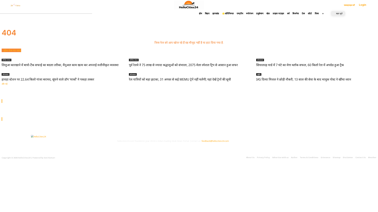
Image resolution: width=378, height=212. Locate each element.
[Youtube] (292, 143)
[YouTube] (34, 5)
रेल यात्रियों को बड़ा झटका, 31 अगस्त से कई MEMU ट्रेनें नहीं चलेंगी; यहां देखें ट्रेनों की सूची (180, 79)
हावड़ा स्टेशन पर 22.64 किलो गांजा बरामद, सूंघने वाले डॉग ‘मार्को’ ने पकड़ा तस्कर (48, 79)
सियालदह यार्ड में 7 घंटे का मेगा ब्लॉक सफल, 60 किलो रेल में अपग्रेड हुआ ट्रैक (300, 65)
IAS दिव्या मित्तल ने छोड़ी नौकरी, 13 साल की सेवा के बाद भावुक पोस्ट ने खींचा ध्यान (303, 79)
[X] (283, 143)
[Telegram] (38, 5)
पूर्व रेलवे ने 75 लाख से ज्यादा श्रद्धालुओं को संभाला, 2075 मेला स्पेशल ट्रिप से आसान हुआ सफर (183, 65)
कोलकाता (260, 60)
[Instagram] (27, 5)
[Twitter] (30, 5)
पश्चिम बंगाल (6, 60)
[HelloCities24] (189, 5)
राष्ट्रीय (258, 74)
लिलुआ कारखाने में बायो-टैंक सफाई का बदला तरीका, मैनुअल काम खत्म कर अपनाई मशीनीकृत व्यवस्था (60, 65)
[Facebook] (23, 5)
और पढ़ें (5, 83)
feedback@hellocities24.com (215, 141)
